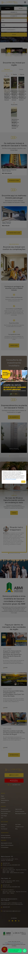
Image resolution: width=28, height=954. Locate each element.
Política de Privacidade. (11, 479)
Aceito (23, 481)
